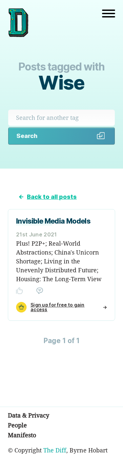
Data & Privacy (28, 415)
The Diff (54, 450)
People (17, 425)
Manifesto (22, 435)
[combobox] (61, 118)
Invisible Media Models (53, 221)
